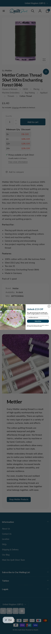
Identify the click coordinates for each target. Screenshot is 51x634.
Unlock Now (38, 321)
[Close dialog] (49, 306)
